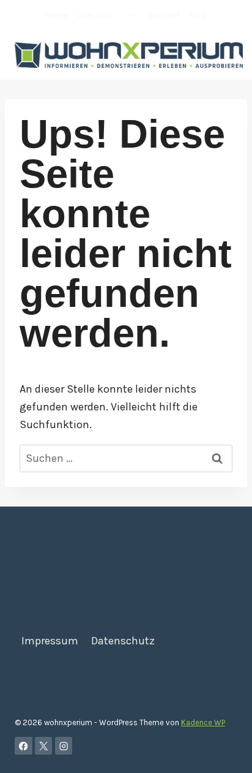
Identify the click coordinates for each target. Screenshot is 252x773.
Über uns (94, 15)
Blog (198, 15)
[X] (44, 746)
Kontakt (163, 15)
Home (56, 15)
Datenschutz (123, 640)
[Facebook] (23, 746)
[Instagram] (64, 746)
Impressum (49, 640)
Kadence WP (203, 722)
